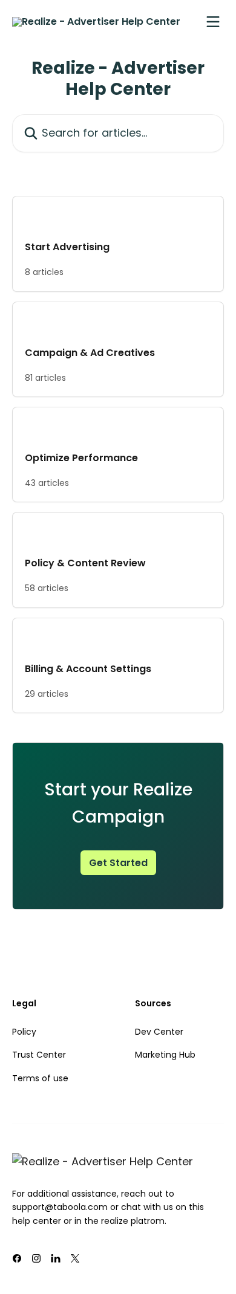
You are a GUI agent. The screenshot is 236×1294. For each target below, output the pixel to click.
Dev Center (159, 1032)
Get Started (118, 863)
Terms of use (40, 1078)
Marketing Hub (165, 1055)
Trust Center (39, 1055)
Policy (24, 1032)
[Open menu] (213, 22)
